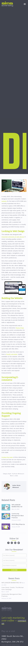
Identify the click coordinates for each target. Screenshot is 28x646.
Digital (4, 181)
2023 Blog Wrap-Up (18, 524)
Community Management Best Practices (18, 515)
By (18, 473)
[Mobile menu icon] (24, 4)
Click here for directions (11, 645)
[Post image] (6, 507)
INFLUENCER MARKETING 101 (17, 506)
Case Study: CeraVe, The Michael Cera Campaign (13, 588)
